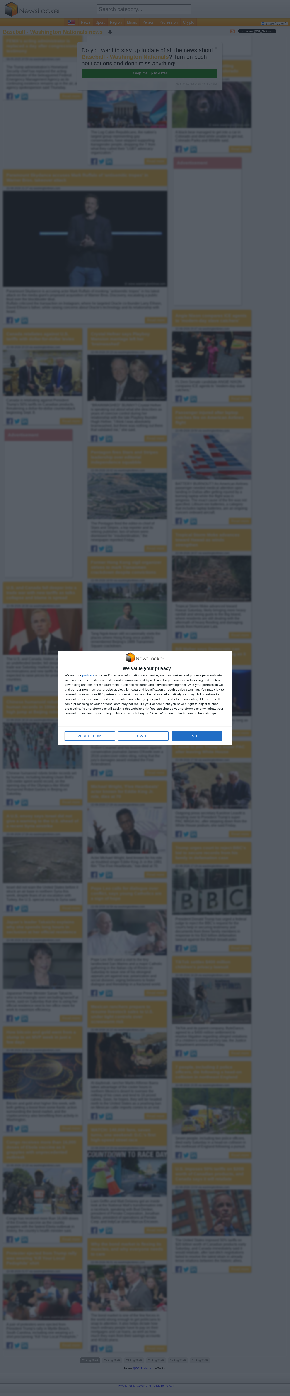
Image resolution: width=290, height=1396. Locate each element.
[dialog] (145, 698)
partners (88, 675)
